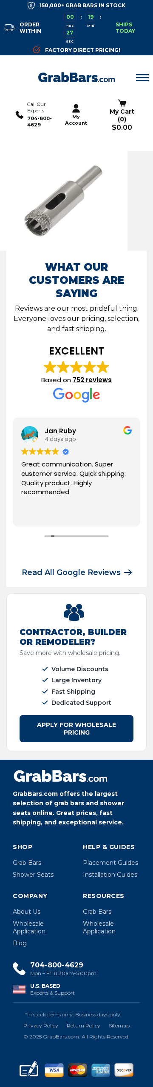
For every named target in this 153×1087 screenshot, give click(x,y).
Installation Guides (110, 874)
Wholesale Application (29, 927)
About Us (26, 911)
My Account (76, 120)
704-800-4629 (39, 121)
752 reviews (92, 379)
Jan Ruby (60, 430)
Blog (20, 943)
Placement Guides (110, 863)
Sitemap (119, 1025)
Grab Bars (27, 863)
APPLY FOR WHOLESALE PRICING (76, 728)
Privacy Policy (40, 1025)
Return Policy (83, 1025)
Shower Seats (33, 874)
